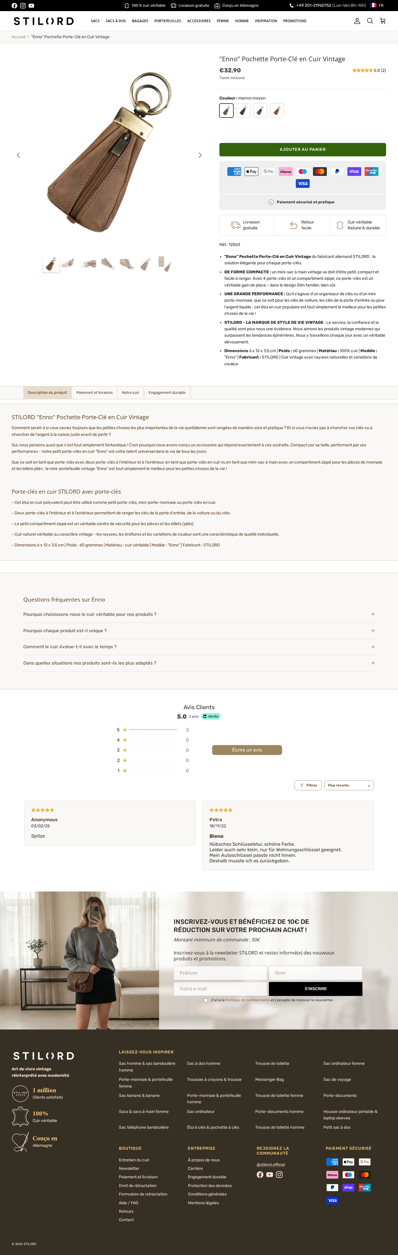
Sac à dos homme (203, 1063)
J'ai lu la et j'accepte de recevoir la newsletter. (272, 1000)
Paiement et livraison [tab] (94, 392)
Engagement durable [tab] (167, 392)
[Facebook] (14, 5)
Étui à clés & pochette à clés (213, 1127)
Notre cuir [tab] (130, 392)
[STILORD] (44, 21)
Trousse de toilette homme (279, 1127)
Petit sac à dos (337, 1127)
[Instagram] (23, 5)
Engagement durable (207, 1176)
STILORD (30, 1244)
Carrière (195, 1168)
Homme (242, 20)
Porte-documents (340, 1095)
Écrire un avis (247, 750)
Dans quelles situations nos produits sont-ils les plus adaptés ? (89, 663)
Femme (223, 20)
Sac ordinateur (200, 1111)
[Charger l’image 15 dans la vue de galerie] (109, 152)
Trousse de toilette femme (279, 1095)
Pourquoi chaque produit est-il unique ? (65, 630)
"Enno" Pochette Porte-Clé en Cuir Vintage (70, 36)
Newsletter (129, 1168)
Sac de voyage (337, 1079)
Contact (126, 1219)
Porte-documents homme (279, 1111)
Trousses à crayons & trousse (214, 1079)
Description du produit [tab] (47, 392)
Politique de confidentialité (248, 1000)
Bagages (140, 20)
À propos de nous (204, 1160)
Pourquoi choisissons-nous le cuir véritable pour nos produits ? (89, 614)
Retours (126, 1211)
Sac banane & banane (139, 1095)
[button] (363, 70)
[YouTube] (31, 5)
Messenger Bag (269, 1079)
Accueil (18, 36)
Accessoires (199, 20)
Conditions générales (207, 1194)
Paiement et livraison (138, 1176)
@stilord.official (271, 1164)
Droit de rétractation (137, 1185)
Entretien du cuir (134, 1160)
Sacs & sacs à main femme (144, 1111)
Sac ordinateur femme (344, 1063)
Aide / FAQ (128, 1202)
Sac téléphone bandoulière (144, 1127)
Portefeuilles (167, 20)
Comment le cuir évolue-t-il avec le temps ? (70, 646)
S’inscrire (316, 988)
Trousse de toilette (272, 1063)
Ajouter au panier (303, 149)
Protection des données (210, 1185)
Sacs (95, 20)
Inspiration (266, 20)
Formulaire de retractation (143, 1194)
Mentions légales (203, 1202)
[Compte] (356, 21)
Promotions (295, 20)
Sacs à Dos (116, 20)
